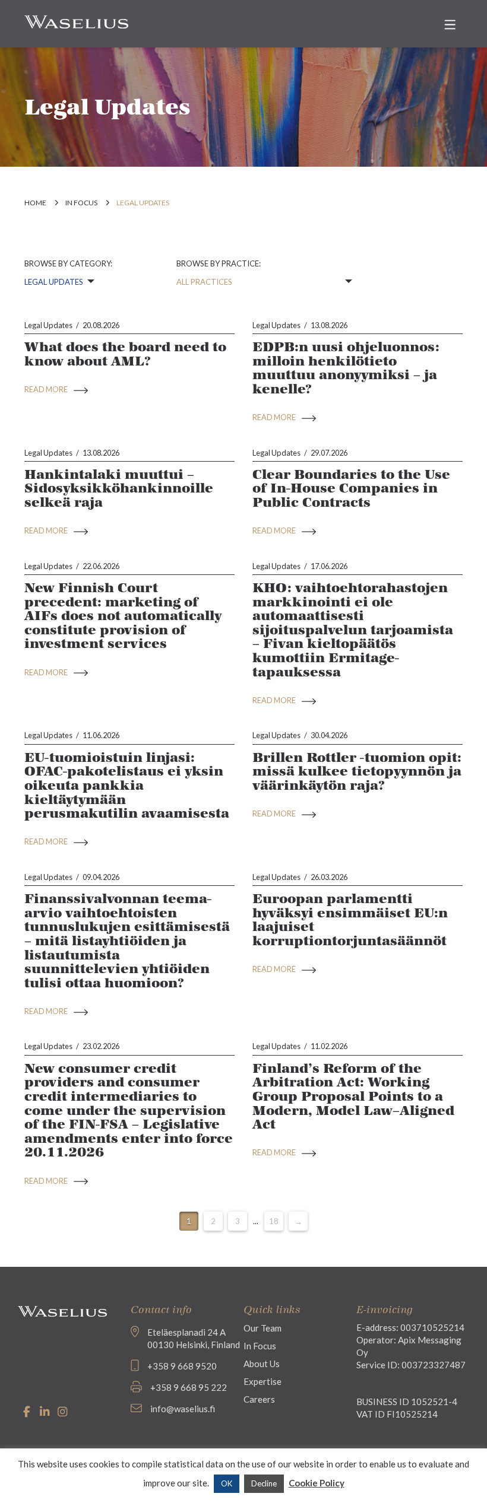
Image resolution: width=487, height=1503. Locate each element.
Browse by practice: (218, 263)
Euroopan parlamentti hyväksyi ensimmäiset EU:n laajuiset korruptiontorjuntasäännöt (350, 920)
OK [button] (226, 1483)
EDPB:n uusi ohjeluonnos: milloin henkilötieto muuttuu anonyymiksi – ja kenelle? (345, 368)
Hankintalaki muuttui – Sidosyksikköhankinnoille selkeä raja (118, 488)
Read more (46, 389)
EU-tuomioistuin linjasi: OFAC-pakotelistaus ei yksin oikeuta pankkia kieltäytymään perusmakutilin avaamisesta (126, 785)
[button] (450, 24)
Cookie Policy (316, 1482)
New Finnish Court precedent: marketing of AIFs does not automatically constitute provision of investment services (123, 616)
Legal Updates (48, 325)
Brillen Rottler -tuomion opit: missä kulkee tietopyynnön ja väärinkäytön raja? (356, 771)
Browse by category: (68, 263)
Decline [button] (264, 1483)
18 (274, 1221)
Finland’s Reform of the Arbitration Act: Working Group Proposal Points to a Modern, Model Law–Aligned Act (353, 1096)
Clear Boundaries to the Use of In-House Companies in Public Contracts (351, 488)
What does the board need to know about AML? (125, 354)
